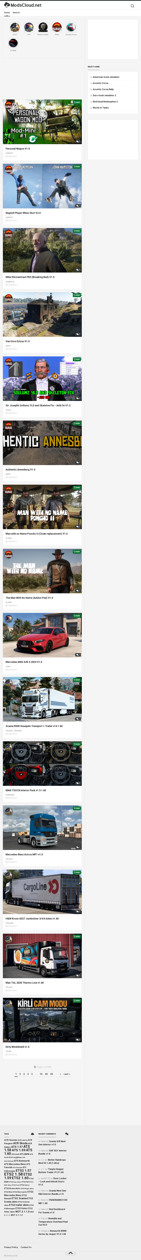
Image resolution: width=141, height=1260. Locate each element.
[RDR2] (57, 27)
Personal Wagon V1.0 (18, 148)
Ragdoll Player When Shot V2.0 (23, 212)
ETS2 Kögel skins (27, 1189)
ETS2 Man (8, 1192)
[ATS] (29, 27)
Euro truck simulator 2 (104, 95)
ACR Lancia (22, 1140)
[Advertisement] (42, 78)
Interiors (10, 795)
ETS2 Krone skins (12, 1188)
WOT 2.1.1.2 (17, 1215)
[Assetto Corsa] (71, 27)
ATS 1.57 (17, 1146)
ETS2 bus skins (15, 1182)
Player (9, 538)
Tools (8, 410)
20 (46, 1074)
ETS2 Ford (16, 1185)
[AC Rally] (13, 43)
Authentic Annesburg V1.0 (20, 469)
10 (41, 1074)
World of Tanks (101, 107)
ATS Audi (15, 1154)
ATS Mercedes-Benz (15, 1164)
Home (7, 12)
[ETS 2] (15, 27)
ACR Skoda (20, 1143)
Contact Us (26, 1247)
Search (16, 12)
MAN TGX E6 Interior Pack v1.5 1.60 (26, 790)
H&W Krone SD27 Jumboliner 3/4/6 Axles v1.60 (32, 918)
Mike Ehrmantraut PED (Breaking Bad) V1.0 (30, 277)
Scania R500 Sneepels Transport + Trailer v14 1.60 (34, 726)
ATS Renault (17, 1168)
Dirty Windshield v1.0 (17, 1046)
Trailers (18, 731)
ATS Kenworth (22, 1160)
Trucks (9, 731)
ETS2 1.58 (13, 1174)
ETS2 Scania (19, 1198)
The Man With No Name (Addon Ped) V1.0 (29, 597)
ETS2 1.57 (23, 1171)
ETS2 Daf (25, 1182)
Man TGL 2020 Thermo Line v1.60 (25, 982)
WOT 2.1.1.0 (22, 1211)
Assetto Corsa (100, 83)
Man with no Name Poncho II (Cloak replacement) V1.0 (37, 533)
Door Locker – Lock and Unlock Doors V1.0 (52, 1181)
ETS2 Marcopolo (20, 1192)
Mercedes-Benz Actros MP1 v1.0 (24, 854)
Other (8, 1051)
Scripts (9, 153)
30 (51, 1074)
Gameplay (10, 282)
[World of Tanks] (43, 27)
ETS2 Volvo (21, 1208)
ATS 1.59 (18, 1150)
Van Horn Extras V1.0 (18, 341)
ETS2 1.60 (20, 1178)
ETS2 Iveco (24, 1185)
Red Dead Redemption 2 (105, 101)
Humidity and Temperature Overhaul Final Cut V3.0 (53, 1221)
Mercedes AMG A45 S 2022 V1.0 (24, 661)
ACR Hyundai (10, 1140)
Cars (8, 666)
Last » (67, 1074)
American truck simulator (106, 77)
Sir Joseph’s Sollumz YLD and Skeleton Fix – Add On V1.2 (38, 405)
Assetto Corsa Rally (103, 89)
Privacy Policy (11, 1247)
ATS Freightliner (15, 1157)
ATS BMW (24, 1154)
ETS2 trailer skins (19, 1205)
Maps (8, 346)
